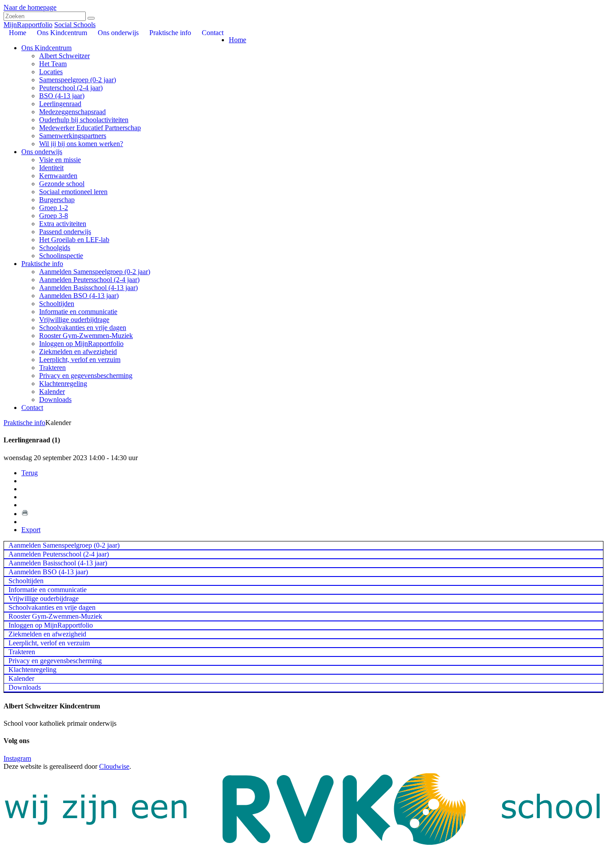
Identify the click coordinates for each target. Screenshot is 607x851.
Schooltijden (56, 303)
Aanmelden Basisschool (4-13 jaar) (88, 287)
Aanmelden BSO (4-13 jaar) (79, 295)
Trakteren (52, 367)
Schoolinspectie (61, 255)
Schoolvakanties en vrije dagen (82, 327)
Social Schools (75, 24)
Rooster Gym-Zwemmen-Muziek (86, 335)
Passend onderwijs (65, 231)
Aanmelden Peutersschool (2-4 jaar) (89, 279)
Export (30, 529)
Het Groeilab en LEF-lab (74, 239)
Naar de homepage (30, 7)
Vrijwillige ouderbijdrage (74, 319)
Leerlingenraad (60, 103)
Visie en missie (60, 159)
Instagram (17, 758)
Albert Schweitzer (64, 56)
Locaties (51, 72)
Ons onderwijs (41, 151)
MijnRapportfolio (28, 24)
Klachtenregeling (63, 383)
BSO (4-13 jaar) (61, 95)
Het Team (53, 64)
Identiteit (51, 167)
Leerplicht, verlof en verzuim (79, 359)
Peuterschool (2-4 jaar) (71, 87)
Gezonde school (61, 183)
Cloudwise (114, 766)
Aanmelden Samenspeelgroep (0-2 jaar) (94, 271)
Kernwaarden (58, 175)
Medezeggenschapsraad (72, 111)
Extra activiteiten (62, 223)
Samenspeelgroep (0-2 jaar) (77, 80)
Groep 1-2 (53, 207)
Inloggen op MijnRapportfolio (81, 343)
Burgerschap (57, 199)
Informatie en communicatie (78, 311)
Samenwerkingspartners (72, 135)
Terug (29, 473)
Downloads (55, 399)
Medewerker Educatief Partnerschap (90, 127)
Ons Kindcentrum (46, 48)
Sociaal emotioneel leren (73, 191)
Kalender (52, 391)
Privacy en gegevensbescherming (85, 375)
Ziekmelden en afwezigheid (78, 351)
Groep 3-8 (53, 215)
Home (237, 40)
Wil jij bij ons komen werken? (81, 143)
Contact (32, 407)
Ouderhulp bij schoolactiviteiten (83, 119)
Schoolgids (54, 247)
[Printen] (24, 513)
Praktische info (42, 263)
